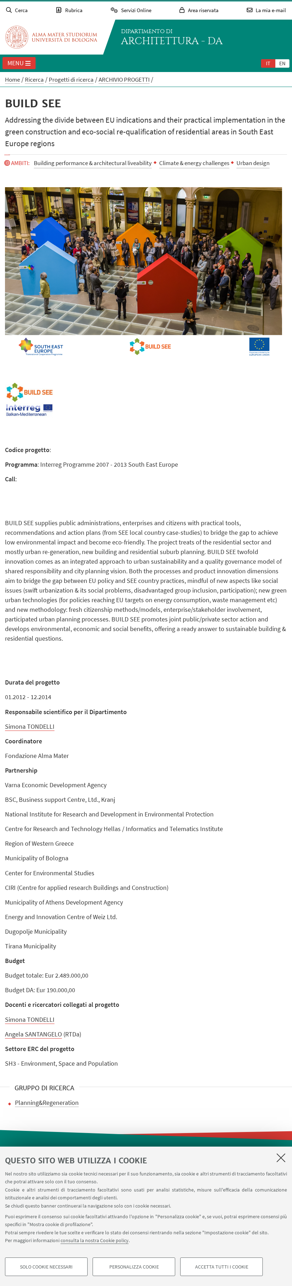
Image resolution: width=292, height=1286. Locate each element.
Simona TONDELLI (29, 726)
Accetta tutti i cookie (221, 1267)
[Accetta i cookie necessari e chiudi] (281, 1157)
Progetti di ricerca (71, 79)
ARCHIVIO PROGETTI (124, 79)
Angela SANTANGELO (33, 1034)
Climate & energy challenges (194, 163)
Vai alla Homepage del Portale (51, 37)
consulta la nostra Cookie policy (95, 1240)
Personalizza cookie (134, 1267)
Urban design (253, 163)
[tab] (268, 63)
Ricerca (34, 79)
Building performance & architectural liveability (93, 163)
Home (12, 79)
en (282, 63)
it (268, 63)
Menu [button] (15, 63)
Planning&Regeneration (47, 1102)
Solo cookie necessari (46, 1267)
